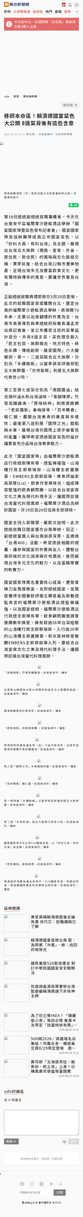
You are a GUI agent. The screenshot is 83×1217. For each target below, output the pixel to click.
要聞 (58, 11)
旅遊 (16, 96)
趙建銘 (38, 11)
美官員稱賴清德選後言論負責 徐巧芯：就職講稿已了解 (53, 921)
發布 (74, 1141)
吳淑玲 (48, 134)
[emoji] (64, 1141)
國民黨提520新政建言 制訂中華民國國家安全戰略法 (53, 968)
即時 (7, 11)
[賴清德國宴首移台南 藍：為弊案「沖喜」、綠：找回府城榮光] (16, 947)
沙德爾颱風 (21, 11)
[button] (70, 4)
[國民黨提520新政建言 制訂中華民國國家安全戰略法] (16, 970)
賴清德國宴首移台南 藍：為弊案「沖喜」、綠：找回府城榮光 (54, 945)
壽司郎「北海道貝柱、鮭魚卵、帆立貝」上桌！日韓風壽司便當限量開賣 (53, 1066)
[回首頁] (19, 4)
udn (6, 96)
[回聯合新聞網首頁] (6, 4)
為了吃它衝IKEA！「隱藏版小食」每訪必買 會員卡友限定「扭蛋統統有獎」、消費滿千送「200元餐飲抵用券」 (54, 1020)
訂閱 (60, 1192)
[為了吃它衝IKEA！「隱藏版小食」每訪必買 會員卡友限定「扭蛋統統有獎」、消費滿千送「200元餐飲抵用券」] (16, 1022)
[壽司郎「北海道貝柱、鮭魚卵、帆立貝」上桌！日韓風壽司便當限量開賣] (16, 1068)
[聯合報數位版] (63, 4)
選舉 (67, 11)
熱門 (49, 11)
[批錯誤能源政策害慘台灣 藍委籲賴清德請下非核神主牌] (16, 993)
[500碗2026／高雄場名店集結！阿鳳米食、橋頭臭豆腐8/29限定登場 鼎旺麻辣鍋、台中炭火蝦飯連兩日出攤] (16, 1045)
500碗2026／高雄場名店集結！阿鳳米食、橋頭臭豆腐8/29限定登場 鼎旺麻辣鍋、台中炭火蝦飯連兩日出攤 (53, 1043)
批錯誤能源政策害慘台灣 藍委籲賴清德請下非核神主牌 (53, 991)
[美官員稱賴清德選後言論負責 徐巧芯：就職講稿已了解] (16, 923)
